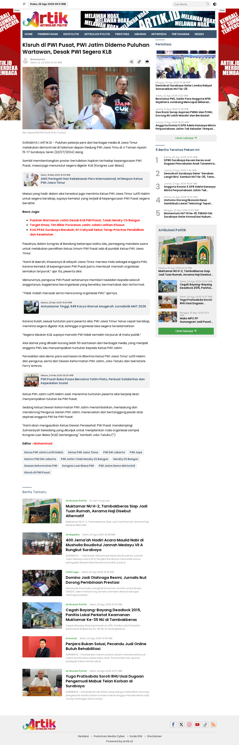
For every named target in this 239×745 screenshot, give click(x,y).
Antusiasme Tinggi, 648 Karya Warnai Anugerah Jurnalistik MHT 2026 (93, 306)
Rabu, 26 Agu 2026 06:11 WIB (48, 4)
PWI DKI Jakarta (114, 452)
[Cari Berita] (207, 4)
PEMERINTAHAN (48, 34)
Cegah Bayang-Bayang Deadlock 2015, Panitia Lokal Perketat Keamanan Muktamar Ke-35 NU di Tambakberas (103, 614)
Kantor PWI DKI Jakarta (40, 459)
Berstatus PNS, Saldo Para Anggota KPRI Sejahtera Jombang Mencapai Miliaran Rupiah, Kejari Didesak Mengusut (183, 100)
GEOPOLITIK (71, 34)
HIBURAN (140, 34)
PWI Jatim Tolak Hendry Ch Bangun (84, 459)
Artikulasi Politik (76, 500)
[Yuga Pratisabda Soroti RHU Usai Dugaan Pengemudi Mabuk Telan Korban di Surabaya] (42, 684)
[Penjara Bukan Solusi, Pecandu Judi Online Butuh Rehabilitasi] (42, 649)
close (17, 10)
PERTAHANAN (180, 34)
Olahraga (72, 572)
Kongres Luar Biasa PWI (78, 466)
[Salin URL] (139, 61)
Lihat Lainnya (184, 138)
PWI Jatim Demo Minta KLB (117, 466)
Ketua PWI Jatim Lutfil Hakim (43, 452)
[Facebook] (173, 724)
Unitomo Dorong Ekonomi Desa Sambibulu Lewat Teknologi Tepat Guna (187, 201)
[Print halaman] (147, 61)
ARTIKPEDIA (159, 34)
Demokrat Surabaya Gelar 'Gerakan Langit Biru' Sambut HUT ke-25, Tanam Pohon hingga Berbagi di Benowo (190, 175)
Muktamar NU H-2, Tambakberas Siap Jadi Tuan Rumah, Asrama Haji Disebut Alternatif (106, 511)
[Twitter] (181, 724)
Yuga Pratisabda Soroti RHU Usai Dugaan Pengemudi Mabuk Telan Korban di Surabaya (105, 681)
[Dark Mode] (215, 4)
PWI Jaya (136, 452)
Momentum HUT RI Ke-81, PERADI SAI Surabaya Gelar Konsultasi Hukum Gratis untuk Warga (188, 215)
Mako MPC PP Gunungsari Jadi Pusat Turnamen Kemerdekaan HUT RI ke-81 (197, 320)
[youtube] (197, 724)
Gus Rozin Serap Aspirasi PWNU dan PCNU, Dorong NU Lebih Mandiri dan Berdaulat (184, 113)
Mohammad (37, 59)
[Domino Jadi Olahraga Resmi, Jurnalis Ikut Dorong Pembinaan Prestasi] (42, 583)
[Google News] (205, 724)
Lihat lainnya (185, 331)
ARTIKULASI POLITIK (97, 34)
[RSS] (213, 724)
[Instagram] (189, 724)
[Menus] (24, 4)
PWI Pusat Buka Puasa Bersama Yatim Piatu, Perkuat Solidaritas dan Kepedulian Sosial (93, 381)
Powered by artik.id (119, 741)
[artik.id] (39, 724)
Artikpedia (73, 534)
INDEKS (199, 34)
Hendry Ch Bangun (125, 459)
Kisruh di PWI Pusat (37, 472)
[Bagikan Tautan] (131, 61)
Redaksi (83, 736)
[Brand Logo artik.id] (45, 19)
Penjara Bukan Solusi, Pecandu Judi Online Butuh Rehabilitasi (106, 646)
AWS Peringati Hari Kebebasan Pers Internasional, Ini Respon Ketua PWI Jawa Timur (92, 181)
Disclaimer (154, 736)
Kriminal (71, 638)
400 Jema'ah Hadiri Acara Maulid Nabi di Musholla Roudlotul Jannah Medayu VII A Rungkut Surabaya (105, 544)
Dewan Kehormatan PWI (40, 466)
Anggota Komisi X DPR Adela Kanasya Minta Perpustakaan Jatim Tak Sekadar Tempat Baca (186, 127)
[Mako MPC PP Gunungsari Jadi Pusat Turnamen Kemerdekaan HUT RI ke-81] (167, 316)
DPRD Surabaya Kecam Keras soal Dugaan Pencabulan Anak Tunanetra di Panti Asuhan (189, 162)
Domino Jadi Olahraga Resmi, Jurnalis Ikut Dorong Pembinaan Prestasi (106, 580)
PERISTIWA (122, 34)
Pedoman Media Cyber (109, 736)
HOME (28, 34)
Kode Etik (136, 736)
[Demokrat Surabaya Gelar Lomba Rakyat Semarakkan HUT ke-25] (186, 64)
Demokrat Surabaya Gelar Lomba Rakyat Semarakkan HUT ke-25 (184, 87)
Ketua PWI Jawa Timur (83, 452)
